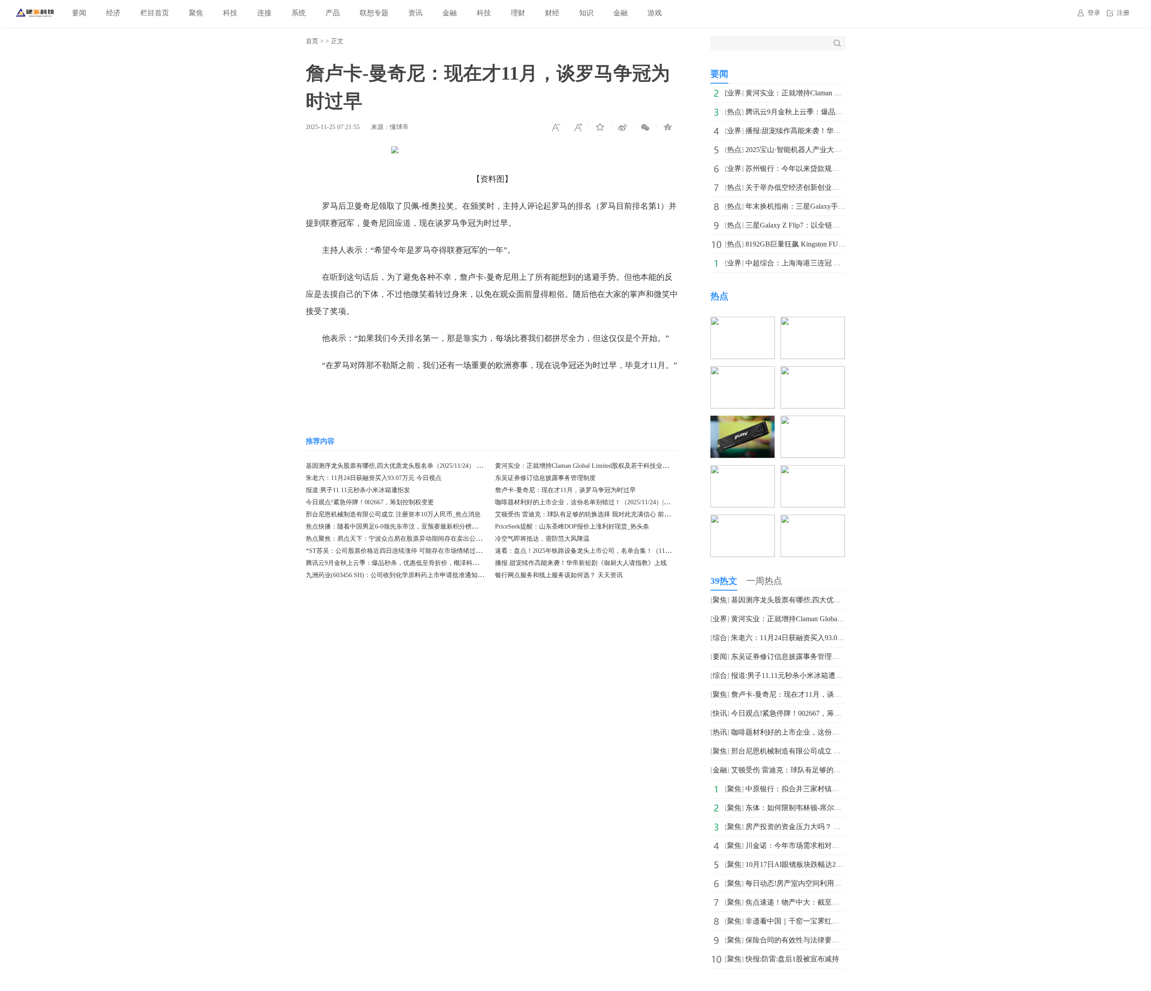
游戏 (654, 13)
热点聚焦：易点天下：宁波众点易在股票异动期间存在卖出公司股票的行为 (409, 538)
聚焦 (196, 13)
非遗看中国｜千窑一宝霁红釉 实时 (800, 921)
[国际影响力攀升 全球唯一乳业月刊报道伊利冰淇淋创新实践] (813, 422)
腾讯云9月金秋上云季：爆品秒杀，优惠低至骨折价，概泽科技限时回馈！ (408, 563)
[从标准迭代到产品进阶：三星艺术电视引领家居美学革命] (742, 471)
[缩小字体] (555, 127)
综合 (720, 637)
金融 (449, 13)
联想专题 (374, 13)
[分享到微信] (645, 127)
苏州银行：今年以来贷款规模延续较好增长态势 (821, 168)
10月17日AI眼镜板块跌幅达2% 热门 (801, 864)
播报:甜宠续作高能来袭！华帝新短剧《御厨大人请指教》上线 (581, 563)
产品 (333, 13)
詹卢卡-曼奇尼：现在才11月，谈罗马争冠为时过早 (565, 490)
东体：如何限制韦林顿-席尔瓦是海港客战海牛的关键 (829, 808)
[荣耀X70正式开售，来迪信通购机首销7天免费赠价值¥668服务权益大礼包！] (813, 471)
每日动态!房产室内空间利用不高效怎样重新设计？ (825, 883)
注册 (1123, 12)
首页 (312, 41)
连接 (264, 13)
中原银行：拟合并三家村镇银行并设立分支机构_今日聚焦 (837, 789)
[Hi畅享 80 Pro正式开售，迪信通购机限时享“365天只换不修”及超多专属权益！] (742, 521)
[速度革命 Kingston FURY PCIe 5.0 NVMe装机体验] (742, 422)
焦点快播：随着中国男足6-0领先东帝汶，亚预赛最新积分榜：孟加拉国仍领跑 (414, 526)
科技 (230, 13)
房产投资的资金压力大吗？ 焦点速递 (803, 826)
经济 (113, 13)
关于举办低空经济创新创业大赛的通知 (806, 187)
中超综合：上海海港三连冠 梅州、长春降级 (814, 263)
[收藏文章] (600, 127)
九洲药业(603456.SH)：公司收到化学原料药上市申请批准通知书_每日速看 (409, 575)
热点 (734, 112)
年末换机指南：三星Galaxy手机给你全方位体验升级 (827, 206)
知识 (586, 13)
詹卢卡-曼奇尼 (435, 392)
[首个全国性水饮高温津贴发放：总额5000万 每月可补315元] (742, 372)
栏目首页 (154, 13)
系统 (298, 13)
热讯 (720, 732)
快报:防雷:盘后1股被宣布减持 (792, 959)
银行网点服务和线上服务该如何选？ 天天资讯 (559, 575)
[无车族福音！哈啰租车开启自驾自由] (742, 323)
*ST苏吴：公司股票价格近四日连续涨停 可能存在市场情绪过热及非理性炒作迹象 (419, 550)
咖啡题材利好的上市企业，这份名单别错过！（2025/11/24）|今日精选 (592, 502)
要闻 (79, 13)
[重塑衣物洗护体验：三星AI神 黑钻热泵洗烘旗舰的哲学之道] (813, 521)
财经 (552, 13)
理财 (518, 13)
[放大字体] (578, 127)
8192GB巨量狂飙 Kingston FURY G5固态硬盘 (816, 244)
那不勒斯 (391, 392)
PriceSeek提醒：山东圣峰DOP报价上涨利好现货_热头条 (572, 526)
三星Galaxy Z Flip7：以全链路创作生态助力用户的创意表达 (839, 225)
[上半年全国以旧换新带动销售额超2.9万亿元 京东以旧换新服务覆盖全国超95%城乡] (813, 372)
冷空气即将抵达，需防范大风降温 (542, 538)
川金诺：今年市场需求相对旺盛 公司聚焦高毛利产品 (829, 845)
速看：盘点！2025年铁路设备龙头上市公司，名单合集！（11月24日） (592, 550)
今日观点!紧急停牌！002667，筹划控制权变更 (370, 502)
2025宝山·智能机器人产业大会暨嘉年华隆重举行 (822, 149)
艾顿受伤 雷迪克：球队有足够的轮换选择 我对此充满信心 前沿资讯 (589, 514)
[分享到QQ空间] (667, 127)
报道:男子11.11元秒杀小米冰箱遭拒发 (358, 490)
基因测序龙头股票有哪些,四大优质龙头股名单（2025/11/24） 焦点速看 (404, 465)
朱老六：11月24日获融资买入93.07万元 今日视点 (374, 478)
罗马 (365, 392)
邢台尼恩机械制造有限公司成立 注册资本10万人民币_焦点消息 (393, 514)
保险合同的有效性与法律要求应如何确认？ (813, 940)
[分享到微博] (622, 127)
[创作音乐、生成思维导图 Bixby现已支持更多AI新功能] (813, 323)
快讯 (720, 713)
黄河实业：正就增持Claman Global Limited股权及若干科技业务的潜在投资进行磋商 (610, 465)
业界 (734, 93)
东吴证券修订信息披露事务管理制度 (545, 478)
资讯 (415, 13)
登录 (1094, 12)
